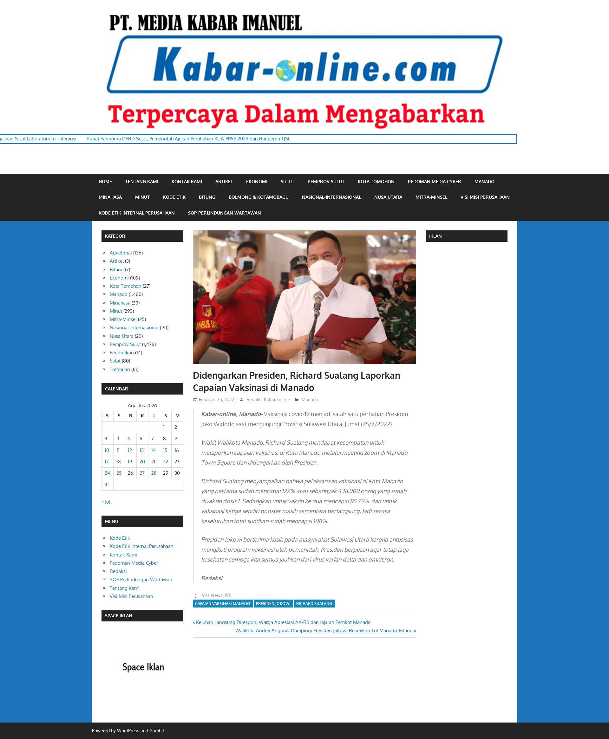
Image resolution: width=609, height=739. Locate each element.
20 (142, 462)
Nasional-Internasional (331, 197)
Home (105, 181)
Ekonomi (256, 181)
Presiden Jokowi (273, 603)
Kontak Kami (187, 181)
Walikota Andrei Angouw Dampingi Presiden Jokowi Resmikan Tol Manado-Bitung (324, 630)
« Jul (106, 502)
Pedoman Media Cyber (434, 181)
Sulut (287, 181)
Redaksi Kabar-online (268, 399)
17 (107, 462)
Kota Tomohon (376, 181)
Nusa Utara (388, 197)
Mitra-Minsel (431, 197)
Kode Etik (174, 197)
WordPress (128, 730)
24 (107, 473)
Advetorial (121, 253)
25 (119, 473)
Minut (142, 197)
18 (118, 462)
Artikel (224, 181)
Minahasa (110, 197)
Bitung (207, 197)
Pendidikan (122, 353)
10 (107, 450)
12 (130, 450)
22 (165, 462)
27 (142, 473)
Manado (484, 181)
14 (153, 450)
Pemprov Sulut (326, 181)
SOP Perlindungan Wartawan (224, 212)
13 (142, 450)
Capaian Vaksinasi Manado (222, 603)
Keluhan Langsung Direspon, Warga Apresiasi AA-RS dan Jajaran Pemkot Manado (283, 622)
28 (154, 473)
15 (165, 450)
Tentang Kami (141, 181)
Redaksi (118, 571)
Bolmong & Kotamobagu (259, 197)
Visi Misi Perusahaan (485, 197)
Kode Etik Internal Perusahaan (137, 212)
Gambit (156, 730)
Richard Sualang (314, 603)
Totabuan (120, 369)
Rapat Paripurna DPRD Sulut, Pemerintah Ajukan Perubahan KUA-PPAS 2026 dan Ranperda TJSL (148, 139)
